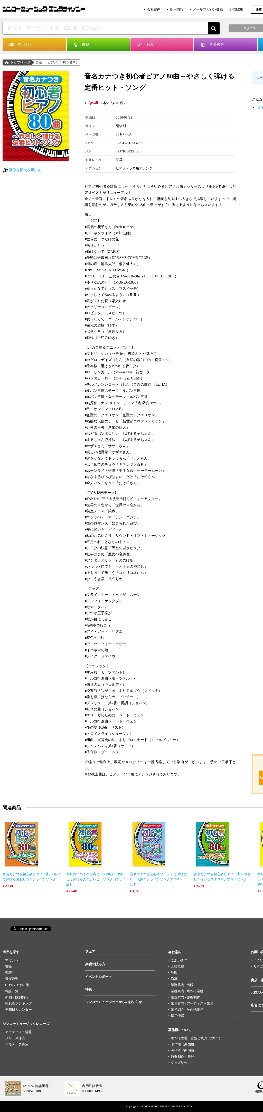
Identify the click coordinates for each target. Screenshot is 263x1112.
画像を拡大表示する (25, 170)
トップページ (20, 62)
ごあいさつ (179, 960)
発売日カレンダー (18, 1009)
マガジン (11, 960)
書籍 (8, 966)
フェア (90, 951)
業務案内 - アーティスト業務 (192, 1003)
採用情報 (176, 9)
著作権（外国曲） (184, 1044)
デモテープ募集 (17, 1044)
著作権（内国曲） (184, 1050)
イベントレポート (98, 977)
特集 (88, 989)
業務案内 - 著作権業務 (187, 991)
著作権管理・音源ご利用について (196, 1038)
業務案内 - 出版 (182, 985)
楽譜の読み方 (95, 964)
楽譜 (38, 62)
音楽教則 (11, 979)
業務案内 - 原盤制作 (185, 997)
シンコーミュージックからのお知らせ (113, 1002)
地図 (174, 972)
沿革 (174, 979)
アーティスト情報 (18, 1032)
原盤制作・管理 (182, 1057)
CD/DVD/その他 (17, 985)
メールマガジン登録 (208, 9)
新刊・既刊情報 (17, 997)
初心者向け (70, 62)
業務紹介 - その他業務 (187, 1009)
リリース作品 (15, 1038)
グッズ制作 (179, 1063)
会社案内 (154, 9)
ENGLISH (236, 9)
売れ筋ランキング (18, 1003)
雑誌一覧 (11, 991)
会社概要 (177, 966)
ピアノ (52, 62)
